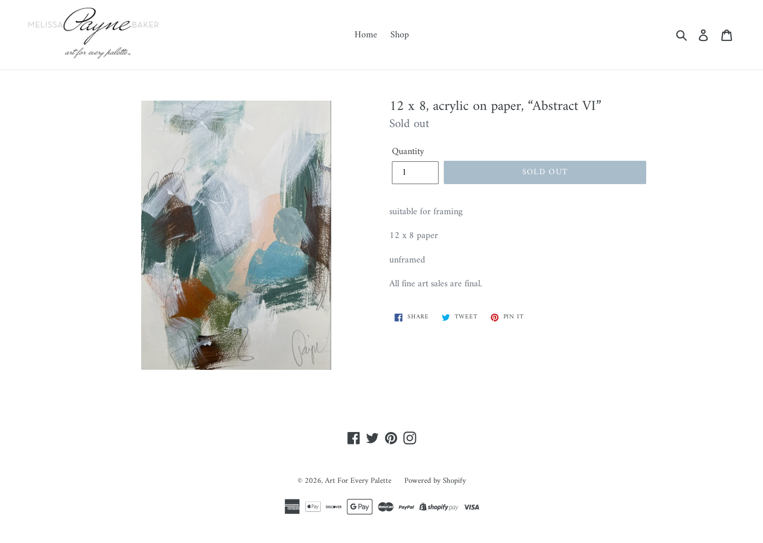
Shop (399, 35)
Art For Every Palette (358, 481)
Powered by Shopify (435, 481)
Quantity (408, 152)
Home (366, 35)
